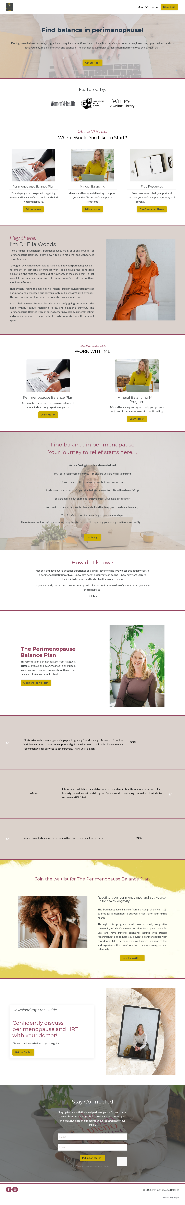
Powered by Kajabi (170, 1197)
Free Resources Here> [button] (151, 209)
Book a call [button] (169, 7)
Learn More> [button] (48, 414)
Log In (154, 7)
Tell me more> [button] (33, 209)
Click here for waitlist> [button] (36, 682)
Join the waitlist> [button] (132, 958)
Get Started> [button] (92, 62)
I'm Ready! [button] (92, 537)
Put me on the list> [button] (92, 1157)
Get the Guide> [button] (23, 1052)
